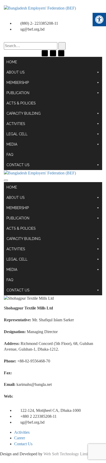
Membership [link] (17, 83)
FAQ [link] (9, 155)
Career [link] (19, 438)
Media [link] (11, 144)
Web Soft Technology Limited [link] (68, 454)
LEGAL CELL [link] (17, 134)
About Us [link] (15, 72)
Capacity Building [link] (23, 113)
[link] (99, 19)
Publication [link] (17, 93)
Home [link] (11, 62)
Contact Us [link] (17, 165)
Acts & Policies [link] (21, 103)
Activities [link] (15, 124)
